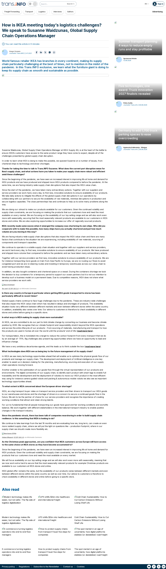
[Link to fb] (154, 567)
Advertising (157, 12)
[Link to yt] (149, 567)
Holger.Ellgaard (7, 437)
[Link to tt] (159, 567)
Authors (70, 12)
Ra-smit (5, 288)
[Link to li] (164, 567)
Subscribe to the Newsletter (46, 566)
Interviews (58, 12)
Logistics (42, 12)
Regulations (24, 566)
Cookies (80, 566)
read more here (84, 331)
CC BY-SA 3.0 (13, 288)
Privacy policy (8, 566)
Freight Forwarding (12, 12)
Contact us (68, 566)
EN (146, 4)
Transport (29, 12)
